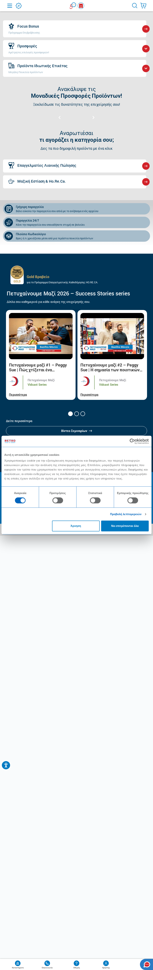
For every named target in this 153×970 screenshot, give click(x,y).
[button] (70, 413)
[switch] (57, 500)
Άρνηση (76, 525)
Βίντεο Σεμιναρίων (74, 431)
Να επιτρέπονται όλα (125, 525)
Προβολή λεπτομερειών (126, 514)
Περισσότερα (18, 395)
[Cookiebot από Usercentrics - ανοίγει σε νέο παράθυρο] (132, 441)
